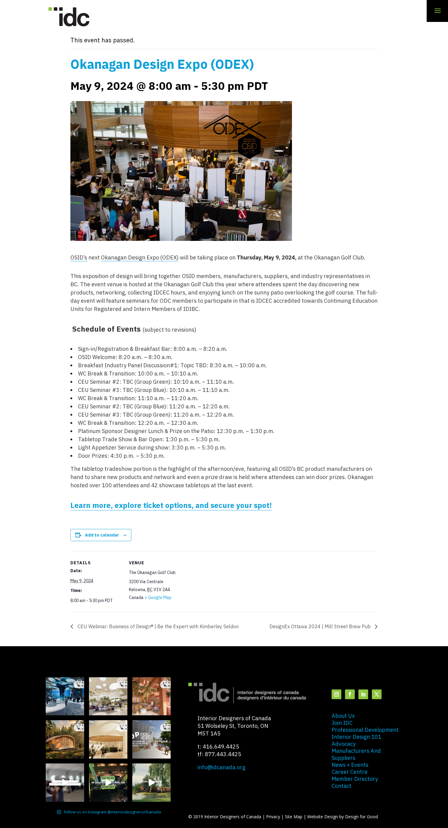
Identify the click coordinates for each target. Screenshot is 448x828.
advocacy (344, 743)
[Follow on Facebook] (350, 694)
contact (341, 785)
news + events (350, 764)
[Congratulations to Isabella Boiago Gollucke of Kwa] (151, 696)
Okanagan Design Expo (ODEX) (140, 257)
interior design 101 (356, 736)
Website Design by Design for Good (342, 816)
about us (343, 715)
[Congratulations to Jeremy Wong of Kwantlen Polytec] (108, 739)
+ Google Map (158, 597)
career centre (350, 771)
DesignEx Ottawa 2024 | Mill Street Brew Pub (320, 626)
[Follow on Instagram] (336, 694)
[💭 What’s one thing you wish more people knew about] (65, 782)
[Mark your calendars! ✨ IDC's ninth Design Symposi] (108, 782)
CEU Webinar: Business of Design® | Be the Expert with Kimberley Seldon (157, 626)
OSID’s (78, 257)
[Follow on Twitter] (377, 694)
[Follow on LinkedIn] (363, 694)
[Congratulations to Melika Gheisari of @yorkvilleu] (65, 739)
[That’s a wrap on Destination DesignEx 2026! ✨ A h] (151, 782)
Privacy (273, 816)
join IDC (342, 722)
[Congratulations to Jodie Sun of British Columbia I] (108, 696)
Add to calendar (102, 535)
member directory (355, 778)
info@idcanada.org (221, 767)
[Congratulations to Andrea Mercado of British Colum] (65, 696)
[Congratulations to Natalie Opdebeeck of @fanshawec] (151, 739)
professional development (365, 729)
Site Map (293, 816)
